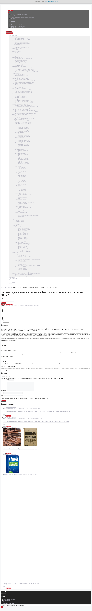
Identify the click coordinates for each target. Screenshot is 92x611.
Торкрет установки (16, 51)
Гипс (19, 198)
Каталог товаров (13, 35)
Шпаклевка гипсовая (23, 127)
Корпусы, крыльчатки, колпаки (19, 114)
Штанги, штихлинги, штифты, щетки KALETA (26, 111)
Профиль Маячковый (23, 233)
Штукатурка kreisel (19, 157)
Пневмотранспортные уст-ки (19, 53)
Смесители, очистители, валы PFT (23, 68)
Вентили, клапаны (16, 93)
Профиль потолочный (23, 245)
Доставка (11, 279)
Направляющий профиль (24, 229)
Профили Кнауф (19, 226)
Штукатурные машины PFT (22, 38)
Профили (14, 225)
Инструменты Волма (20, 260)
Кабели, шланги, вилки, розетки (20, 78)
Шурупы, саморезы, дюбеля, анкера (23, 274)
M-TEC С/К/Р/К (19, 87)
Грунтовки (14, 219)
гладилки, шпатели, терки (24, 256)
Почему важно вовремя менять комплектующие (22, 17)
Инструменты (15, 252)
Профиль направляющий (24, 243)
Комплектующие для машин (19, 66)
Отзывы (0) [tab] (6, 322)
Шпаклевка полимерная (24, 130)
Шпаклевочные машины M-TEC (23, 43)
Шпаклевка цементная (23, 128)
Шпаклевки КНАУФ (20, 126)
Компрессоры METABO (21, 60)
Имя (2, 392)
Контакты (13, 21)
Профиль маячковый (23, 248)
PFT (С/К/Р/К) (18, 84)
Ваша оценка (4, 379)
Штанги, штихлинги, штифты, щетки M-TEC (26, 113)
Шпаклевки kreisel (19, 137)
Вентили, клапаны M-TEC (21, 97)
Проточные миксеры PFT (21, 46)
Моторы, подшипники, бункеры (20, 104)
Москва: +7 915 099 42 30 (17, 24)
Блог (10, 283)
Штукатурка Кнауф (19, 149)
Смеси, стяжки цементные (24, 194)
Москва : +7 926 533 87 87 (17, 27)
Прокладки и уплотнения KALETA (23, 122)
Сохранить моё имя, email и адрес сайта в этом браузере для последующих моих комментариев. (25, 398)
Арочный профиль (22, 232)
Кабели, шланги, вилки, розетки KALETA (25, 80)
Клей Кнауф (18, 166)
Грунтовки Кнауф (19, 220)
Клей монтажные (22, 183)
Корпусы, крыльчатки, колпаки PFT (24, 115)
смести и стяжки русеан (21, 212)
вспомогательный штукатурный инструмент (29, 259)
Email (2, 395)
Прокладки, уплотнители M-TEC (23, 123)
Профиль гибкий (22, 247)
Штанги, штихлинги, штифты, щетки (21, 109)
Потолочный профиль (23, 228)
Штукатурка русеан (20, 161)
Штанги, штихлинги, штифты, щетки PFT (25, 110)
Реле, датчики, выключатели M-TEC (24, 92)
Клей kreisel (18, 179)
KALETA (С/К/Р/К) (19, 86)
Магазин (13, 18)
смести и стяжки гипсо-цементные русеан (28, 215)
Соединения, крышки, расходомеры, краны (22, 83)
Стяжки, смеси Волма (20, 199)
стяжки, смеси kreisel (20, 206)
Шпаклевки (15, 124)
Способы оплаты (13, 278)
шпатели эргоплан (22, 257)
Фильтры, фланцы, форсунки (19, 99)
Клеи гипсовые (21, 167)
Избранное (13, 19)
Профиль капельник (23, 234)
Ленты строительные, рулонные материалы (25, 276)
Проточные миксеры (17, 44)
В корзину (3, 302)
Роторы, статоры (16, 73)
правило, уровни (22, 255)
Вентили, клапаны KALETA (22, 96)
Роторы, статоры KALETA (21, 75)
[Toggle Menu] (8, 12)
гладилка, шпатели (22, 263)
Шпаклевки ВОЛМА (20, 132)
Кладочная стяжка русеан (24, 217)
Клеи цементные (22, 168)
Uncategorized (8, 287)
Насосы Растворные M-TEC (22, 64)
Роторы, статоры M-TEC (21, 77)
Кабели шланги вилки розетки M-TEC (24, 82)
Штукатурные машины (17, 37)
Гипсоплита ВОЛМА (19, 305)
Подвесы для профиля (23, 239)
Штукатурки (15, 148)
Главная (2, 287)
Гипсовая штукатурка (23, 150)
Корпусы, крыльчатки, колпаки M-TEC (24, 118)
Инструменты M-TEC (20, 266)
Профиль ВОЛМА (19, 242)
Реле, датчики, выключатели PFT (23, 89)
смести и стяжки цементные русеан (26, 214)
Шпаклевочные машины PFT (22, 42)
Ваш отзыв (4, 390)
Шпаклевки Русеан (19, 142)
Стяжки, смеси (15, 192)
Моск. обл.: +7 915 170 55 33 (18, 26)
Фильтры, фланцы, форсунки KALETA (24, 101)
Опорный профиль (22, 230)
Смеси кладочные (22, 197)
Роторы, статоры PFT (20, 74)
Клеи (13, 164)
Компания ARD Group (8, 603)
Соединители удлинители (24, 251)
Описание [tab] (5, 320)
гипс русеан (21, 216)
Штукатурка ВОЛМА (20, 153)
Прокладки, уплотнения (18, 119)
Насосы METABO (19, 65)
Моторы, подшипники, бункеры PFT (24, 105)
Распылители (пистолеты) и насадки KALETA (26, 71)
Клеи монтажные (22, 170)
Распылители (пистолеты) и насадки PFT (25, 69)
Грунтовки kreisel (19, 223)
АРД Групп (10, 8)
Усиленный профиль (23, 238)
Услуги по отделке (8, 601)
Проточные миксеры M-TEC (22, 47)
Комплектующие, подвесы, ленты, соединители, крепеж (26, 273)
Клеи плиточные (22, 171)
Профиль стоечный (22, 235)
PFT (16, 55)
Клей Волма (18, 172)
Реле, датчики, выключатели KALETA (24, 91)
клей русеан (18, 185)
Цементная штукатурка (23, 151)
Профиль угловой (22, 237)
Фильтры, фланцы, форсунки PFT (23, 100)
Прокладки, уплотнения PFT (22, 120)
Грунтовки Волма (19, 221)
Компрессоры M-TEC (20, 61)
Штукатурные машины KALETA (23, 39)
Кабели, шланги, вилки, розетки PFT (24, 79)
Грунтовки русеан (19, 224)
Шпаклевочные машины (18, 40)
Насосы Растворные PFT (21, 62)
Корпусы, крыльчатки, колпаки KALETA (25, 117)
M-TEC (17, 49)
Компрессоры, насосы (17, 57)
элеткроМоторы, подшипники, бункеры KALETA (27, 106)
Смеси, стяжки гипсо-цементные (26, 195)
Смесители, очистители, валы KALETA (25, 70)
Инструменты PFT (19, 254)
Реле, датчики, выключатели (19, 88)
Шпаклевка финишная (23, 131)
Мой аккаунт (12, 282)
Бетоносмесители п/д (17, 48)
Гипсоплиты (28, 305)
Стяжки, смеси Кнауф (20, 193)
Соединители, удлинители (24, 241)
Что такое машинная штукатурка (19, 14)
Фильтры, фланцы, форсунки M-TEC (24, 102)
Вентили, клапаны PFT (20, 95)
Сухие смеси (6, 600)
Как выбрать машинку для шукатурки (20, 15)
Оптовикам (12, 277)
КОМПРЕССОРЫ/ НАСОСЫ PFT (23, 58)
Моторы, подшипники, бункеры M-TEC (25, 108)
